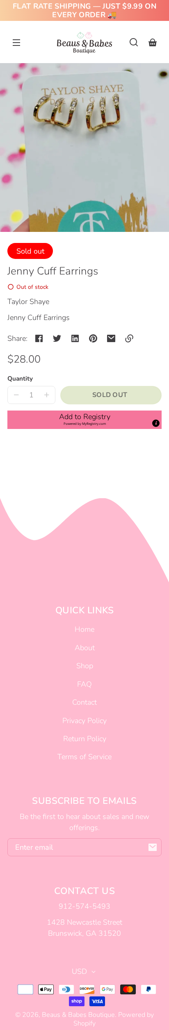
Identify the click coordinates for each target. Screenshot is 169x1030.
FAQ (84, 684)
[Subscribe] (153, 847)
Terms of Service (84, 757)
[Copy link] (129, 338)
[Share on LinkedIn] (75, 338)
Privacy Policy (84, 721)
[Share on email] (111, 338)
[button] (134, 42)
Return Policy (84, 739)
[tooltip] (156, 423)
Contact (84, 702)
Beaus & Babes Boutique (78, 1014)
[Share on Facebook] (39, 338)
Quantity (20, 378)
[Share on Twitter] (57, 338)
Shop (84, 666)
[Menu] (16, 42)
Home (84, 629)
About (85, 648)
